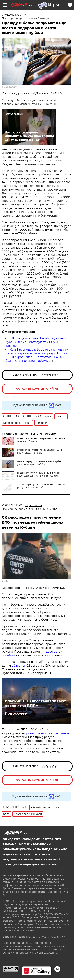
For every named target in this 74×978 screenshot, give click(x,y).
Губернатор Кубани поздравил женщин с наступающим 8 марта (40, 451)
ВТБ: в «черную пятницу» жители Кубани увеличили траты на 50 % (40, 463)
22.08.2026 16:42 (12, 505)
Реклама (9, 844)
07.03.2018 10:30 (11, 14)
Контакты (42, 854)
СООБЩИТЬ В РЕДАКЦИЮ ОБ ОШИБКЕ (30, 864)
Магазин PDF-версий (35, 844)
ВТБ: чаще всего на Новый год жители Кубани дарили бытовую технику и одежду (36, 342)
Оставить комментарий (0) (37, 388)
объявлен (19, 665)
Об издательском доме (21, 839)
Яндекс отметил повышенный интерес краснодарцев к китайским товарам (39, 474)
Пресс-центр (51, 839)
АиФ (5, 581)
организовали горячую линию (47, 733)
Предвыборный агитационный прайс (32, 859)
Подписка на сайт (17, 854)
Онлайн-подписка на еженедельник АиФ (35, 849)
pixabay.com (10, 87)
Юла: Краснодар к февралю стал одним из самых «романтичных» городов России (36, 351)
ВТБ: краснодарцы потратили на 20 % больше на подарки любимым (35, 358)
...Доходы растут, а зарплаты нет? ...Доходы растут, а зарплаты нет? (41, 486)
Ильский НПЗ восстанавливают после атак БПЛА (35, 703)
